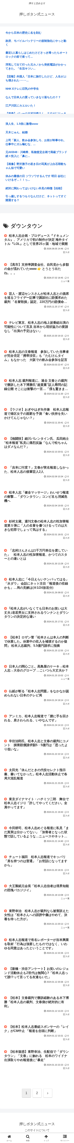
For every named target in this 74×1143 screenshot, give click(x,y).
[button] (66, 731)
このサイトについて (37, 1130)
